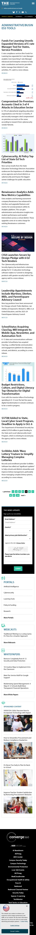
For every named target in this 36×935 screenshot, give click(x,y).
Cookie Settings (14, 925)
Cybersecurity (9, 592)
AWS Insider (18, 857)
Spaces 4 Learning (18, 896)
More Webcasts (9, 642)
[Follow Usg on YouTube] (23, 12)
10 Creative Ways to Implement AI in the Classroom (17, 668)
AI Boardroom (18, 850)
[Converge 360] (18, 837)
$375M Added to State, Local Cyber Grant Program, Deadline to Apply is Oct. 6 (18, 421)
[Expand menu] (33, 4)
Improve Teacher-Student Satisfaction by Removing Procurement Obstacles (18, 793)
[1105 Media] (18, 846)
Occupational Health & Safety (18, 880)
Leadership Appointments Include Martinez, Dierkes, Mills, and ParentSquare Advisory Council (17, 295)
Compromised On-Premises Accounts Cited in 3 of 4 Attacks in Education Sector (18, 104)
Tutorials (19, 16)
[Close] (27, 906)
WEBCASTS (10, 629)
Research (7, 611)
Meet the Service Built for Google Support (16, 676)
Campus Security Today (18, 860)
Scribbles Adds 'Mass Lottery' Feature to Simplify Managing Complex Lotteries (17, 455)
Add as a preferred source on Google (13, 8)
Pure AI (18, 883)
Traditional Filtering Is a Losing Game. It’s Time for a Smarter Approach (18, 635)
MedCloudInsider (18, 876)
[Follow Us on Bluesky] (14, 12)
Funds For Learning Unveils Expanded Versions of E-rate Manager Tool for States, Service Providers (18, 45)
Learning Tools (9, 599)
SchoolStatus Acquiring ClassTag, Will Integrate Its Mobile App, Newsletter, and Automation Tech (18, 331)
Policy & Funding (10, 605)
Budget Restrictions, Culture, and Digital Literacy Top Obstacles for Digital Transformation (18, 389)
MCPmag (18, 873)
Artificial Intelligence (11, 586)
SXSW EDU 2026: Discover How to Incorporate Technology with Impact (17, 711)
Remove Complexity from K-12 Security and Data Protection (15, 659)
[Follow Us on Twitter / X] (19, 12)
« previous (6, 491)
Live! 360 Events (18, 870)
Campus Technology (18, 863)
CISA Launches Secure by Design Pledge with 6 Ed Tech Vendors (16, 258)
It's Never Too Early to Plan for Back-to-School (17, 766)
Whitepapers (12, 654)
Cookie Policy (24, 921)
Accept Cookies (14, 931)
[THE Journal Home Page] (11, 3)
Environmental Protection (18, 867)
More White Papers (11, 694)
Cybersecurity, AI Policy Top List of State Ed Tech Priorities (18, 159)
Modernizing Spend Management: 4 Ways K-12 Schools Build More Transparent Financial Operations (17, 685)
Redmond (18, 886)
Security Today (18, 893)
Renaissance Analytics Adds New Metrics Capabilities (18, 193)
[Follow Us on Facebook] (17, 12)
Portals (9, 582)
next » (23, 495)
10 (18, 495)
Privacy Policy (20, 543)
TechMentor (18, 899)
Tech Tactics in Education (18, 902)
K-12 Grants (29, 16)
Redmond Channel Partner (18, 889)
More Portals (9, 617)
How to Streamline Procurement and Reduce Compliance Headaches (17, 739)
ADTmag (18, 853)
